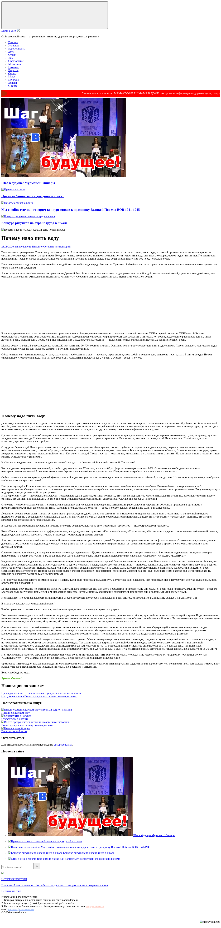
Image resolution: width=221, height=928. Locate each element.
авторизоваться (63, 744)
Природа (13, 79)
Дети (11, 51)
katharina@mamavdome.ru (21, 909)
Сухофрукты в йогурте (14, 718)
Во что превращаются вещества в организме (39, 696)
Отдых (12, 54)
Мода (11, 76)
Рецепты (13, 70)
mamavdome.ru (23, 246)
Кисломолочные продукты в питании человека (41, 693)
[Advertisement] (110, 305)
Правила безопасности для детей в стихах (32, 196)
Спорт (12, 73)
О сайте (12, 85)
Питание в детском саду (15, 712)
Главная (13, 42)
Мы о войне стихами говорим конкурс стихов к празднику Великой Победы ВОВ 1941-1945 (70, 209)
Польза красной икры (14, 731)
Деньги (12, 82)
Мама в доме (8, 30)
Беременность (16, 48)
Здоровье (13, 45)
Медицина (14, 64)
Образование (16, 60)
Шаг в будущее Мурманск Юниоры (28, 183)
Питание (13, 67)
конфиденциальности (95, 906)
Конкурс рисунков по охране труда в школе (34, 223)
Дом (10, 57)
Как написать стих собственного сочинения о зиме (90, 858)
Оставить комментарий (57, 246)
